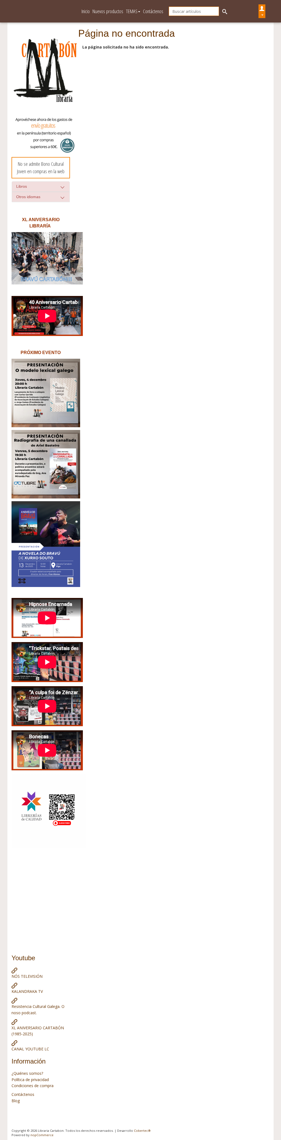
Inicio (86, 11)
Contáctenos (153, 11)
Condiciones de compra (33, 1085)
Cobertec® (142, 1130)
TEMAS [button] (131, 11)
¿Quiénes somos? (27, 1073)
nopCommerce (42, 1135)
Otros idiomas (28, 197)
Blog (16, 1100)
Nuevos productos (107, 11)
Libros (21, 186)
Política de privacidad (30, 1079)
